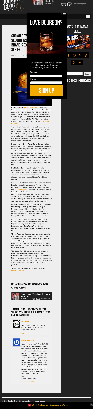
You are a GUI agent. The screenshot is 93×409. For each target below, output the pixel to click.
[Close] (3, 100)
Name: (34, 72)
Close (63, 14)
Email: (34, 79)
